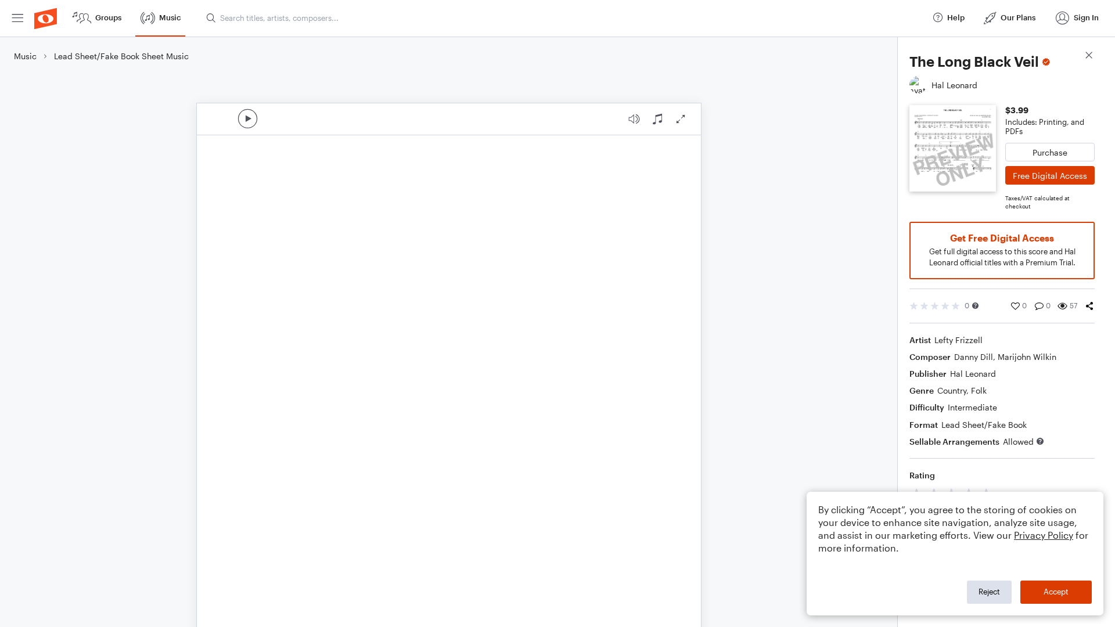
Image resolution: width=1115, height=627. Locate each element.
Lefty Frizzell (958, 340)
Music (25, 56)
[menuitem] (17, 18)
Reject (989, 591)
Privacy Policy (1043, 534)
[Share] (1089, 306)
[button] (975, 305)
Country (951, 390)
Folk (979, 390)
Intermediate (972, 407)
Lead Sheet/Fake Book (984, 425)
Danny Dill (973, 357)
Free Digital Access (1050, 176)
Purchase (1050, 152)
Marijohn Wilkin (1027, 357)
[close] (1089, 56)
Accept (1056, 591)
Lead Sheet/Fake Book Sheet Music (121, 56)
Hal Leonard (973, 374)
